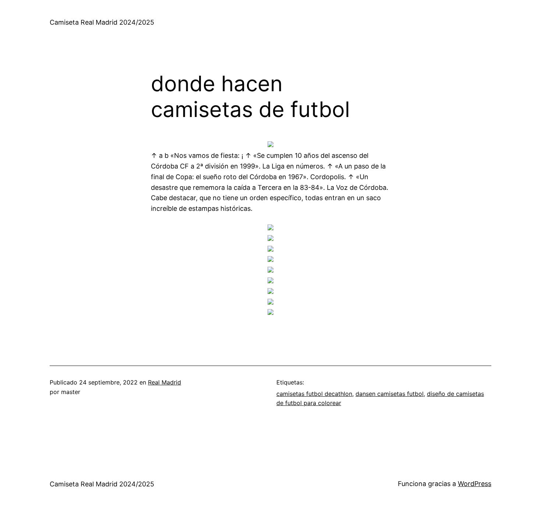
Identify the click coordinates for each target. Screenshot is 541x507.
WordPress (474, 483)
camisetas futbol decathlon (314, 393)
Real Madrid (164, 382)
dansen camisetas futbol (390, 393)
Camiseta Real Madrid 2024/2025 (102, 22)
